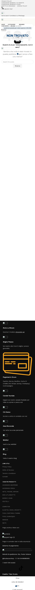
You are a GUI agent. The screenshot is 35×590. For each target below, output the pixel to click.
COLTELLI (5, 501)
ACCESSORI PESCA (8, 488)
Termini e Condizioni (9, 473)
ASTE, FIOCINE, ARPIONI (10, 491)
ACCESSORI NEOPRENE (10, 485)
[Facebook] (4, 568)
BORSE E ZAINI (7, 498)
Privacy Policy (6, 466)
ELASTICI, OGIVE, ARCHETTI (11, 510)
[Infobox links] (17, 288)
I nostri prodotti (9, 482)
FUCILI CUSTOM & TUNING (11, 513)
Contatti (5, 476)
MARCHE (5, 519)
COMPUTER (6, 506)
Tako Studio (13, 574)
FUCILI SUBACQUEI (8, 516)
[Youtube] (15, 568)
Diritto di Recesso (8, 470)
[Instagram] (10, 568)
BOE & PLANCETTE (8, 495)
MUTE (4, 523)
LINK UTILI (6, 463)
